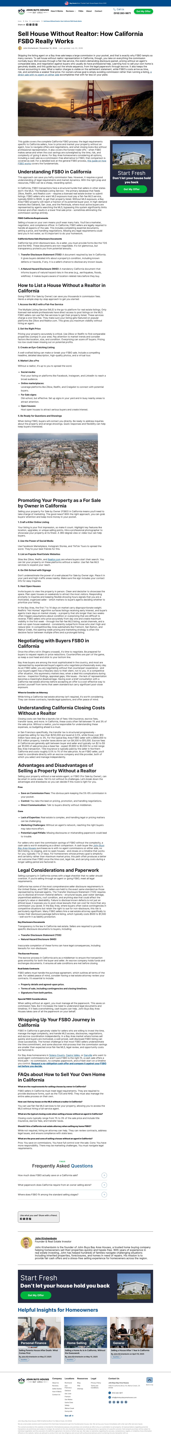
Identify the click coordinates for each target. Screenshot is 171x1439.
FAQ (78, 1386)
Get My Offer (143, 11)
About (89, 11)
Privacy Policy (96, 1383)
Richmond (68, 1383)
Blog (26, 21)
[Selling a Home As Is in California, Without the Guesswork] (85, 1332)
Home (19, 21)
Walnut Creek (69, 1408)
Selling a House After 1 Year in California (130, 1350)
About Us (55, 1383)
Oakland (68, 1390)
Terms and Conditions (94, 1387)
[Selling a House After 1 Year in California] (131, 1332)
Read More (25, 1359)
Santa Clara (69, 1402)
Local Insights (36, 21)
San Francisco (68, 1387)
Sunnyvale (68, 1411)
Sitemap (80, 1389)
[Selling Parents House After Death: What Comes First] (39, 1332)
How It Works (57, 11)
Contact (98, 11)
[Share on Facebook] (27, 25)
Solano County (57, 1055)
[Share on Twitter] (30, 25)
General (119, 1343)
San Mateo (68, 1399)
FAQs (80, 11)
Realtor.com (54, 559)
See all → (69, 1415)
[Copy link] (36, 25)
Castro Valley (73, 1055)
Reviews (70, 11)
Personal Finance (33, 1343)
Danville (88, 1055)
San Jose (68, 1393)
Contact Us (56, 1394)
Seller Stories (57, 1389)
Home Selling (77, 1343)
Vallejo (67, 1405)
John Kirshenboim (30, 48)
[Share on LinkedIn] (33, 25)
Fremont (67, 1396)
